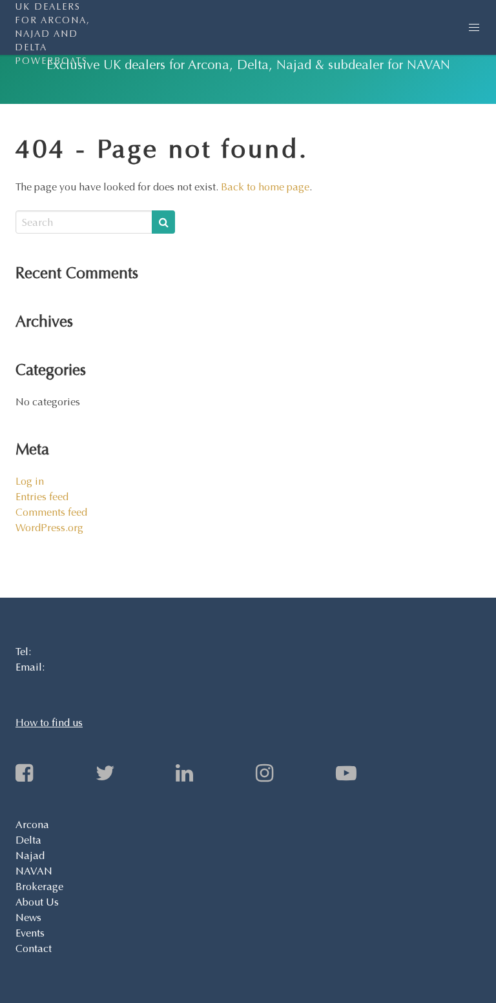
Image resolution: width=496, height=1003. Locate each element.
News (28, 917)
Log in (30, 481)
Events (30, 933)
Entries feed (42, 497)
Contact (34, 948)
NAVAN (34, 871)
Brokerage (39, 886)
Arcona (32, 824)
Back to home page (265, 187)
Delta (28, 840)
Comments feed (51, 512)
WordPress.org (49, 528)
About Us (37, 902)
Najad (30, 855)
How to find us (49, 722)
